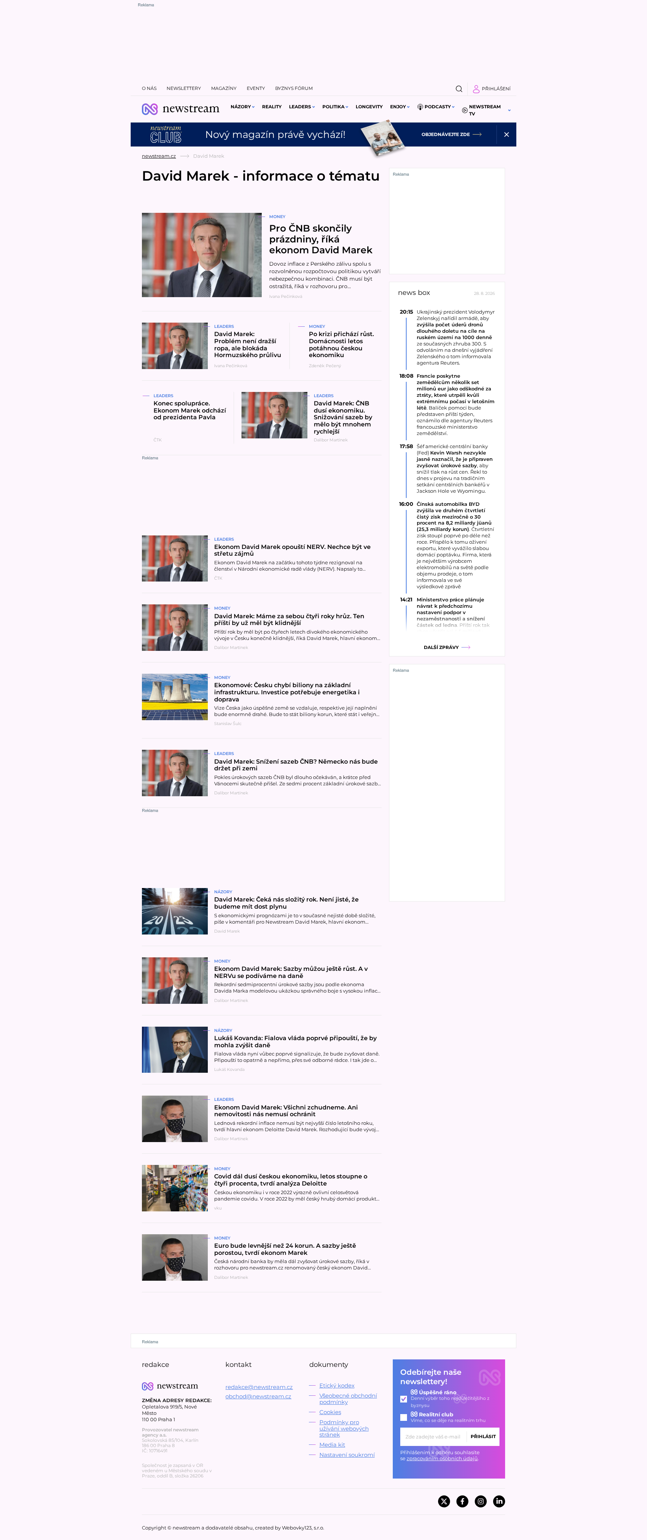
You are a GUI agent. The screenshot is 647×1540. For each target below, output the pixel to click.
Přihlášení (496, 88)
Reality (272, 106)
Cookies (330, 1412)
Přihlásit (483, 1436)
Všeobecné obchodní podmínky (348, 1398)
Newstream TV (485, 110)
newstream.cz (159, 156)
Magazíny (224, 88)
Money (277, 216)
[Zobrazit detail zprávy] (447, 337)
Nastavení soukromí (347, 1455)
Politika (333, 106)
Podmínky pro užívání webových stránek (344, 1428)
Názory (241, 106)
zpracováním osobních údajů (442, 1458)
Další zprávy (441, 647)
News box (414, 293)
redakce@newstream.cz (259, 1386)
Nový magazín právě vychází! (275, 135)
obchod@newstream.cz (258, 1396)
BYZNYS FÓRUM (294, 88)
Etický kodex (337, 1385)
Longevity (369, 106)
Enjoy (398, 106)
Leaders (300, 106)
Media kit (332, 1444)
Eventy (256, 88)
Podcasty (438, 106)
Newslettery (184, 88)
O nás (149, 88)
